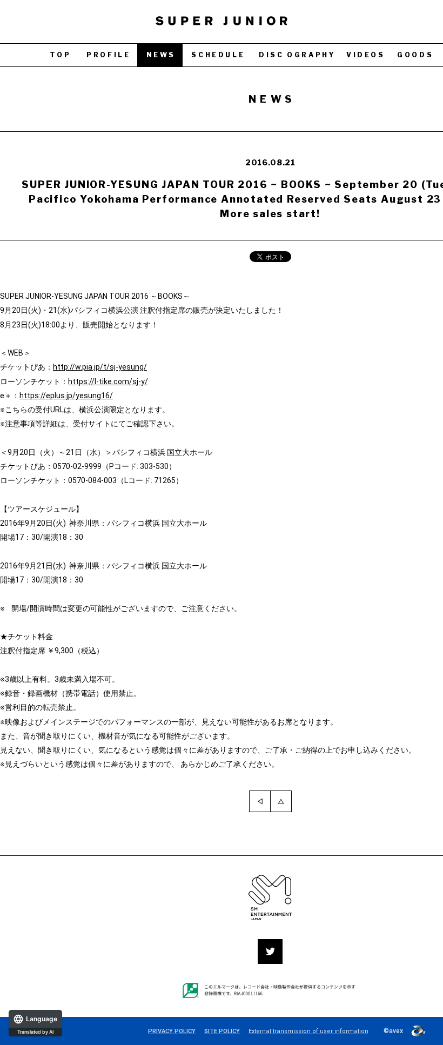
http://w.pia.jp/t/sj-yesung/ (100, 367)
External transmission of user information (308, 1031)
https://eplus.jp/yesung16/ (66, 395)
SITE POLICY (222, 1031)
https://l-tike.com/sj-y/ (108, 381)
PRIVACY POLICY (172, 1031)
